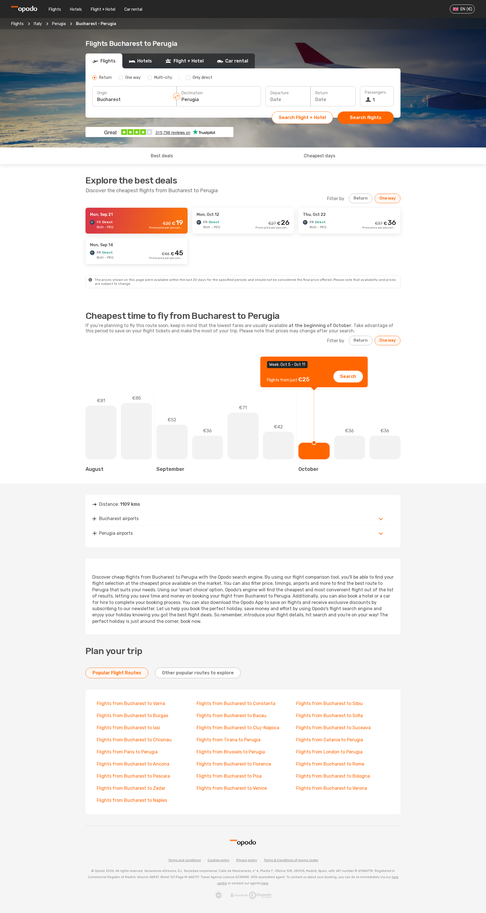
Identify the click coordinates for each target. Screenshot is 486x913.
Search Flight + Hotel (302, 117)
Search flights (365, 117)
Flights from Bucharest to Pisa (229, 776)
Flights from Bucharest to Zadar (131, 788)
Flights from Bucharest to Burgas (132, 715)
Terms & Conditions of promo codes (291, 860)
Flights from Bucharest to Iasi (128, 727)
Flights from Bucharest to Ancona (133, 764)
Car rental (133, 9)
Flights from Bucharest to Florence (234, 764)
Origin (102, 93)
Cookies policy (219, 860)
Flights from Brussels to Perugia (231, 752)
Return (321, 93)
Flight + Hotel (103, 9)
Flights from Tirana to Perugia (228, 739)
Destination (192, 93)
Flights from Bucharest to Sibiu (329, 703)
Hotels (76, 9)
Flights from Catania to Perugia (329, 739)
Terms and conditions (184, 860)
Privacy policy (246, 860)
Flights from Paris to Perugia (127, 752)
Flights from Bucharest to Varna (131, 703)
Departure (279, 93)
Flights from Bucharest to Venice (232, 788)
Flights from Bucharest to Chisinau (134, 739)
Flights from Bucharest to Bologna (333, 776)
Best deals (162, 155)
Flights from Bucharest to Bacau (231, 715)
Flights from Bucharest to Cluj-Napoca (238, 727)
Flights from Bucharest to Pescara (133, 776)
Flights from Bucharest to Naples (132, 800)
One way (387, 198)
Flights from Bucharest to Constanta (236, 703)
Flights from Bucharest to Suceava (333, 727)
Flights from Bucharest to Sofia (329, 715)
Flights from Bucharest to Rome (330, 764)
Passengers (375, 92)
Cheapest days (319, 155)
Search (348, 376)
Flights (55, 9)
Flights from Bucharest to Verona (331, 788)
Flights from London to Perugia (329, 752)
